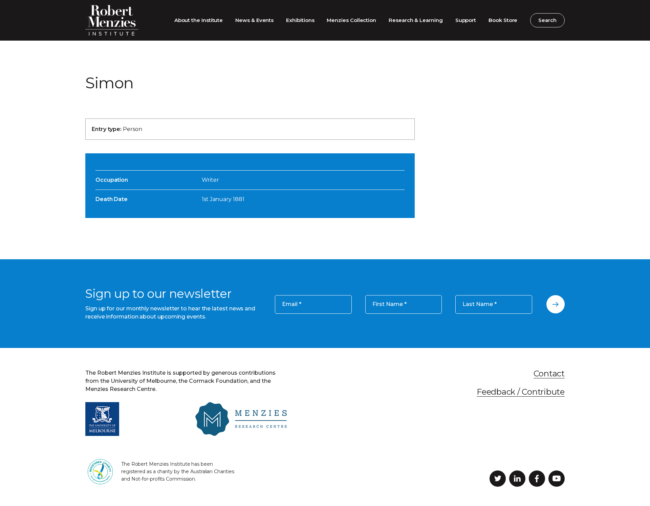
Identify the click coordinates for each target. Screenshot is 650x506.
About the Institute (198, 20)
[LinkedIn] (517, 478)
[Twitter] (498, 478)
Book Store (503, 20)
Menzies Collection (351, 20)
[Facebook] (537, 478)
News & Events (254, 20)
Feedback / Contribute (521, 392)
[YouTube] (556, 478)
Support (465, 20)
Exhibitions (300, 20)
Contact (549, 373)
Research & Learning (416, 20)
